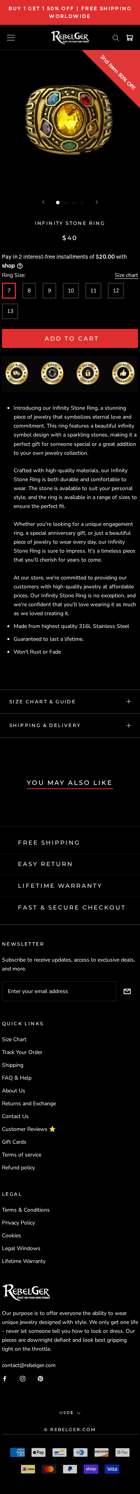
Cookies (11, 1235)
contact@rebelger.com (29, 1365)
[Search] (115, 37)
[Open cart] (129, 38)
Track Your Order (22, 1052)
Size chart (126, 275)
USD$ (67, 1412)
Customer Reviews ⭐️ (29, 1129)
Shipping (12, 1065)
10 (71, 290)
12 (116, 290)
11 (93, 290)
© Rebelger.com (70, 1429)
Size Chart (14, 1039)
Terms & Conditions (26, 1210)
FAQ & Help (17, 1078)
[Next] (97, 202)
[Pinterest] (40, 1378)
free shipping (49, 842)
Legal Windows (21, 1248)
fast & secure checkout (72, 907)
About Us (13, 1090)
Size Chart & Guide (42, 701)
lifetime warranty (60, 885)
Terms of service (21, 1154)
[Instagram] (22, 1378)
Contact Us (15, 1116)
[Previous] (43, 202)
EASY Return (45, 864)
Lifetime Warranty (24, 1261)
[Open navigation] (11, 37)
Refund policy (18, 1167)
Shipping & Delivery (45, 725)
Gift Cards (14, 1142)
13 (10, 311)
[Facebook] (4, 1378)
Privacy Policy (18, 1222)
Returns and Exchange (29, 1103)
